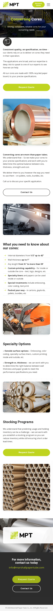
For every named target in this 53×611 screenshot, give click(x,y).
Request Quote (38, 4)
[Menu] (48, 4)
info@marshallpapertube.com (26, 567)
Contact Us (26, 192)
